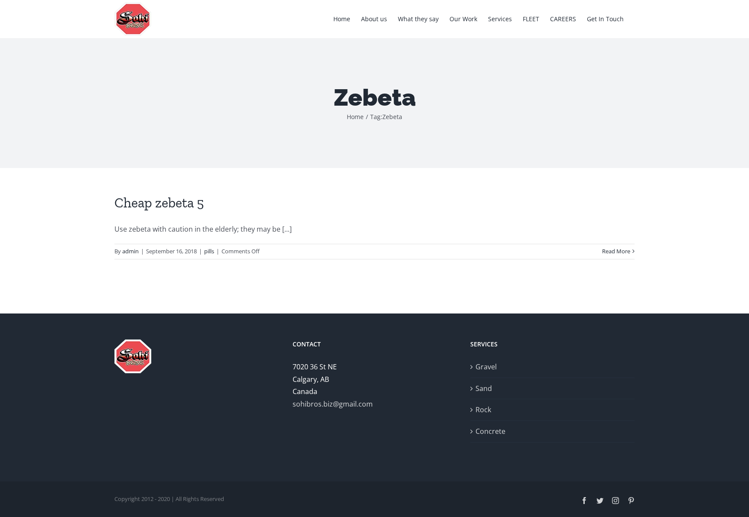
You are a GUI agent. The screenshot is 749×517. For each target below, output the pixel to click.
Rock (483, 409)
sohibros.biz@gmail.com (333, 404)
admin (130, 251)
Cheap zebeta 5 (159, 202)
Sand (483, 388)
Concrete (490, 431)
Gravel (486, 367)
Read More (616, 251)
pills (209, 251)
